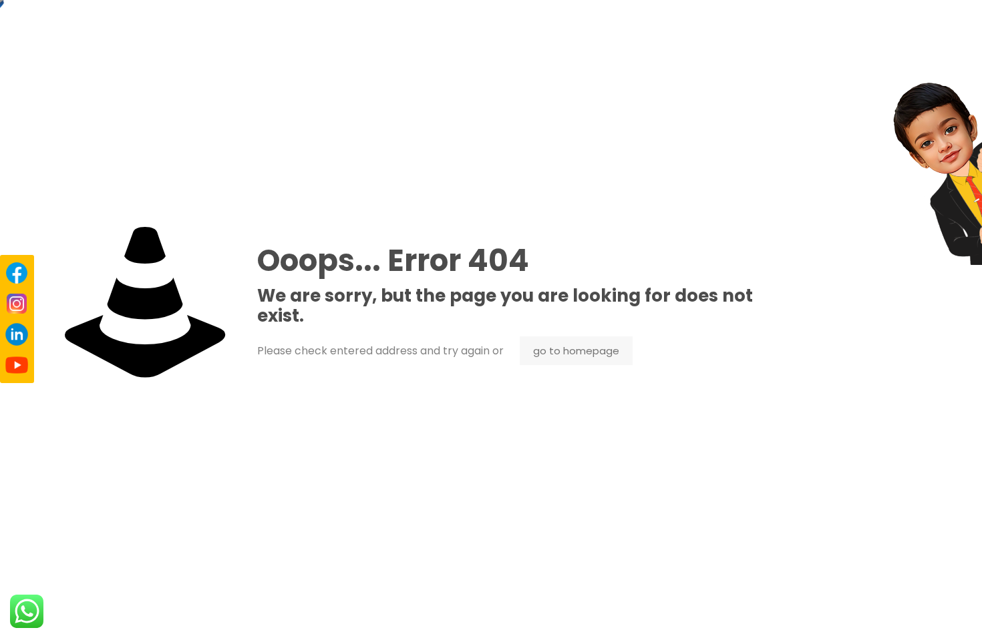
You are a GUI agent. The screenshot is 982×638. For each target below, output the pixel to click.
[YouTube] (16, 365)
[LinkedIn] (16, 334)
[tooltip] (940, 173)
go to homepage (576, 351)
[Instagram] (16, 303)
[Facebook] (16, 273)
